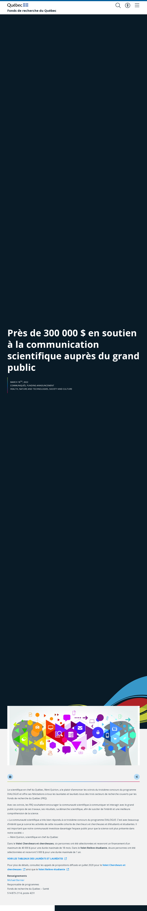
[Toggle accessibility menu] (127, 5)
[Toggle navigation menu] (137, 5)
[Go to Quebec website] (17, 5)
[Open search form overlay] (118, 5)
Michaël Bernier (15, 880)
